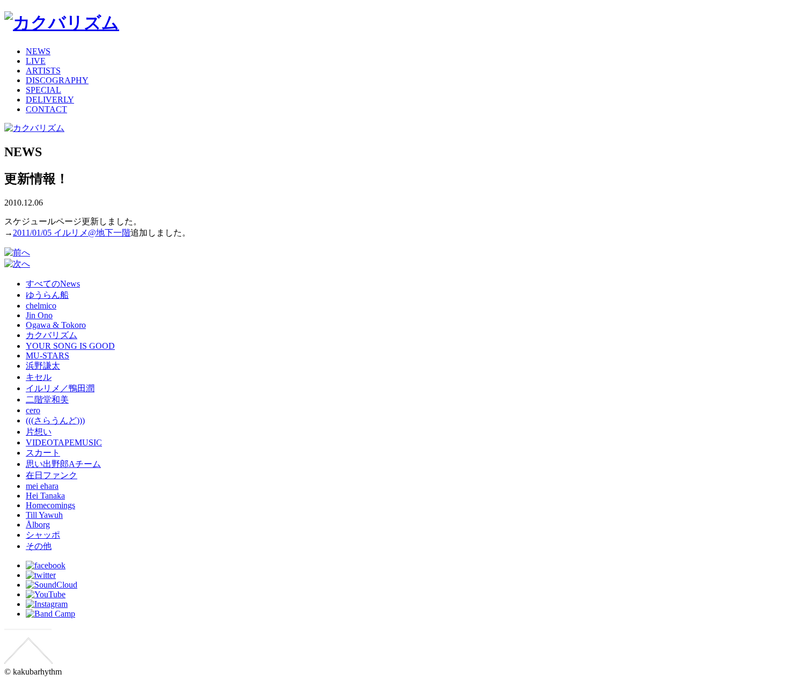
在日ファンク (51, 475)
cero (33, 410)
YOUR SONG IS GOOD (70, 345)
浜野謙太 (43, 365)
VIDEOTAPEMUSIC (64, 442)
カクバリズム (51, 335)
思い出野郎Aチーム (63, 463)
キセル (39, 377)
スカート (43, 452)
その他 (39, 546)
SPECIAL (43, 89)
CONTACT (46, 109)
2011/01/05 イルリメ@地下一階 (71, 232)
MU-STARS (47, 355)
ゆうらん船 (47, 294)
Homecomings (50, 505)
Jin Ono (39, 315)
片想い (39, 431)
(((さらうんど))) (55, 420)
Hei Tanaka (45, 495)
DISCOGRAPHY (57, 80)
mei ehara (42, 485)
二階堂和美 (47, 399)
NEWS (38, 51)
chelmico (41, 305)
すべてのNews (53, 283)
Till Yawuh (44, 514)
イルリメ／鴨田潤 (60, 388)
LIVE (36, 60)
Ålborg (38, 524)
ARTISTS (43, 70)
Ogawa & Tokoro (56, 324)
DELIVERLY (50, 99)
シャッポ (43, 534)
